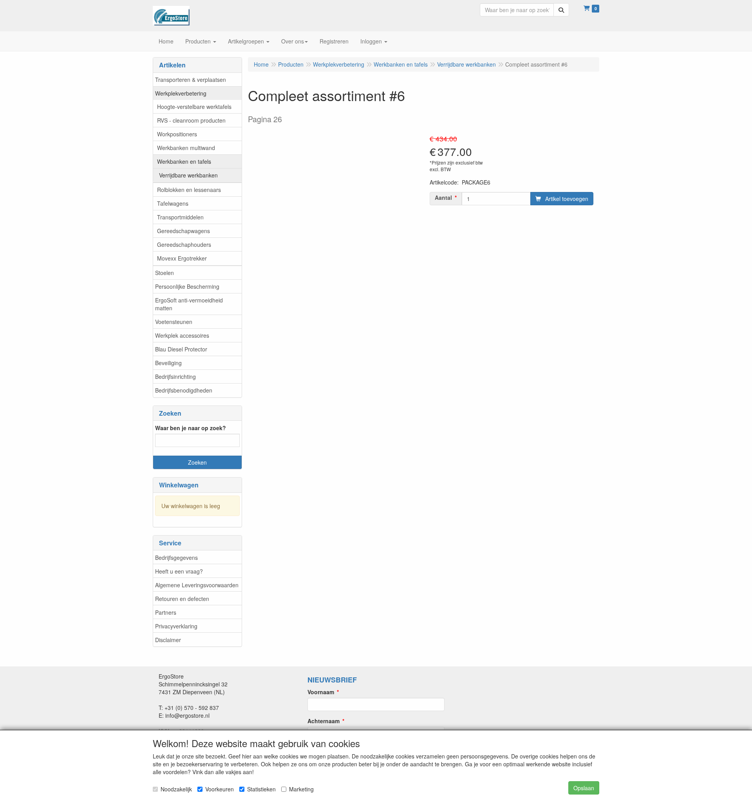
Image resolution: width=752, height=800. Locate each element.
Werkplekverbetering (180, 93)
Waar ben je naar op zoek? (190, 428)
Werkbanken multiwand (186, 148)
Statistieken (261, 789)
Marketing (301, 789)
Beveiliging (168, 363)
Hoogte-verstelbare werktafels (194, 106)
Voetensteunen (173, 322)
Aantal (443, 197)
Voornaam (320, 692)
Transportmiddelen (180, 217)
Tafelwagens (172, 203)
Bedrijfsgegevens (176, 557)
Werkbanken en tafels (184, 161)
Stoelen (164, 273)
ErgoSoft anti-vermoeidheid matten (189, 304)
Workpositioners (177, 134)
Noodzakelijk (176, 789)
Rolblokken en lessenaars (189, 190)
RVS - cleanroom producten (191, 120)
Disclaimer (168, 640)
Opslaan (583, 788)
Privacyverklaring (176, 626)
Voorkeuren (219, 789)
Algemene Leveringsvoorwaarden (197, 585)
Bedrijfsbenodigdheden (183, 390)
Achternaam (323, 721)
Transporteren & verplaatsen (190, 79)
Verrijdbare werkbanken (188, 175)
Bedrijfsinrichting (175, 376)
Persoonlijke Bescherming (187, 286)
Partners (165, 612)
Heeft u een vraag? (179, 571)
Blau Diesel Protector (181, 349)
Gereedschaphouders (184, 244)
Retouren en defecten (182, 599)
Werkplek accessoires (182, 335)
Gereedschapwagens (183, 231)
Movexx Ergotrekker (182, 258)
